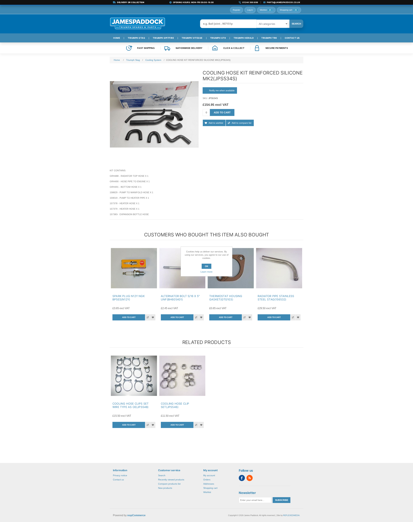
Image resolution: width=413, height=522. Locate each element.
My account (209, 475)
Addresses (208, 483)
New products (165, 488)
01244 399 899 (250, 2)
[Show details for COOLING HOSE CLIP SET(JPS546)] (182, 376)
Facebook (242, 478)
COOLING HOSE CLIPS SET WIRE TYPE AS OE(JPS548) (130, 405)
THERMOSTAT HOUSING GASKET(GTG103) (225, 297)
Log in (250, 10)
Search (296, 23)
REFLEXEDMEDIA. (291, 515)
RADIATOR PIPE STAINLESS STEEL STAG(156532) (276, 297)
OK (206, 266)
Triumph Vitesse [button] (192, 38)
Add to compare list (241, 123)
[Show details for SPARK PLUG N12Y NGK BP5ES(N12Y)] (134, 268)
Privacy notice (120, 475)
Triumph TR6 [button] (269, 38)
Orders (206, 479)
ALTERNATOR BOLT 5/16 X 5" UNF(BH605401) (180, 297)
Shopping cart (210, 488)
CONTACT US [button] (292, 38)
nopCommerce (136, 515)
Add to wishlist (216, 123)
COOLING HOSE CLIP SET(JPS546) (175, 405)
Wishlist (207, 492)
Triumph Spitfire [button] (163, 38)
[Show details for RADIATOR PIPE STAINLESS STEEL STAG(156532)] (279, 268)
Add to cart (222, 112)
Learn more (206, 271)
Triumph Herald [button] (244, 38)
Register (236, 10)
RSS (250, 478)
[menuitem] (118, 38)
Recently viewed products (171, 479)
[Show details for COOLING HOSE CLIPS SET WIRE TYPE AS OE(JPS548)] (134, 376)
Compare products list (169, 483)
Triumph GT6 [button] (218, 38)
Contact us (118, 479)
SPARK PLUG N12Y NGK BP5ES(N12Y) (128, 297)
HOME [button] (116, 38)
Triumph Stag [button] (136, 38)
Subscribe (281, 500)
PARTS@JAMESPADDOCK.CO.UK (283, 2)
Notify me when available (222, 90)
